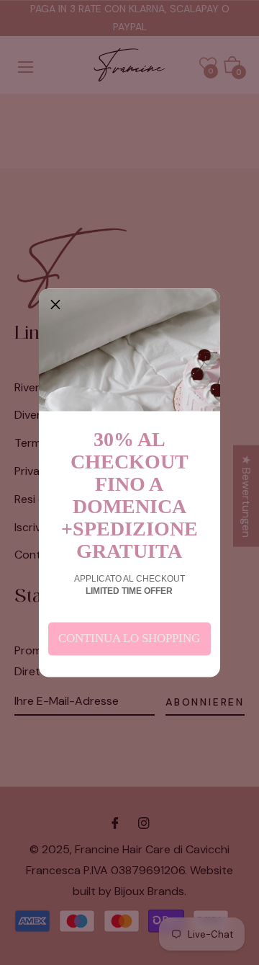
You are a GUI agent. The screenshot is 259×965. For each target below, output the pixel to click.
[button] (55, 305)
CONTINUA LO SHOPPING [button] (129, 638)
